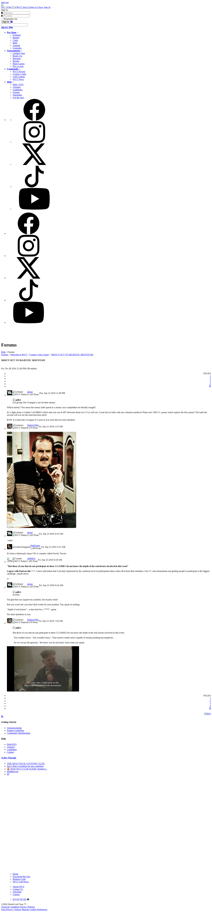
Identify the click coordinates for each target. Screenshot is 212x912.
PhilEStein (35, 545)
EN (14, 899)
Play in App (18, 66)
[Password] (2, 15)
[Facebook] (34, 120)
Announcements (14, 728)
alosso (30, 392)
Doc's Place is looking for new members (25, 766)
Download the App (21, 876)
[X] (34, 164)
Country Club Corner (39, 354)
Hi (8, 774)
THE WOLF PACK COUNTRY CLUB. (26, 763)
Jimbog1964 (32, 425)
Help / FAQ (18, 84)
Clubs (15, 40)
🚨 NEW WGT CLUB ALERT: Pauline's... (27, 769)
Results (16, 61)
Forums (16, 92)
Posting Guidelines (15, 730)
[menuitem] (109, 40)
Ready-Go (17, 56)
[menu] (109, 154)
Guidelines (17, 89)
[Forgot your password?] (12, 21)
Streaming (17, 95)
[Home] (12, 7)
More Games (19, 63)
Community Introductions (18, 733)
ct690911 (31, 558)
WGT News (18, 79)
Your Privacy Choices (11, 909)
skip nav (5, 2)
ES (17, 899)
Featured (17, 35)
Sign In (47, 7)
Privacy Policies (27, 907)
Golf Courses (19, 76)
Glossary (17, 87)
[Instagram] (34, 142)
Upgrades (17, 48)
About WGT (18, 886)
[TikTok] (34, 186)
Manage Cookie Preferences (34, 909)
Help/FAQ (12, 744)
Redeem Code (19, 879)
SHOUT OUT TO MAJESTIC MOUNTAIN (72, 354)
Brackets (17, 58)
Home (15, 874)
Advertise (17, 892)
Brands (16, 37)
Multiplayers (12, 771)
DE (24, 899)
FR (21, 899)
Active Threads (8, 758)
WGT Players (19, 71)
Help (3, 352)
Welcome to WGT (18, 354)
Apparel (16, 45)
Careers (16, 894)
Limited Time (19, 53)
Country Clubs (19, 74)
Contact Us (18, 889)
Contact (10, 752)
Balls (15, 43)
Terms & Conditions (10, 907)
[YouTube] (34, 209)
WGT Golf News (21, 881)
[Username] (2, 12)
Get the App (18, 97)
